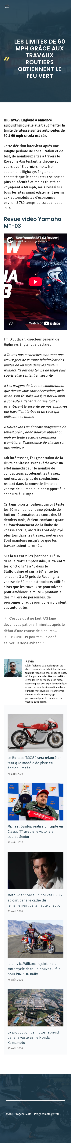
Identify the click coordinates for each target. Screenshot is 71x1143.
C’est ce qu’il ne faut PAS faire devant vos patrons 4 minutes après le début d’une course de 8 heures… (34, 624)
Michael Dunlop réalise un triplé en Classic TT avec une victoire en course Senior (35, 831)
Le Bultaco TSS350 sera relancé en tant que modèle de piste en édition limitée (35, 763)
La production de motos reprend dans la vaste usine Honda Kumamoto (33, 1037)
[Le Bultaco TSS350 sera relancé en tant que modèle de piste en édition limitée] (35, 749)
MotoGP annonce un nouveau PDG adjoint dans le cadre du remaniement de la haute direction (35, 900)
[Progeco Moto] (7, 6)
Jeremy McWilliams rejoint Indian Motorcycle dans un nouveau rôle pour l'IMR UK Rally (34, 969)
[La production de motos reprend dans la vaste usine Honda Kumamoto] (35, 1024)
